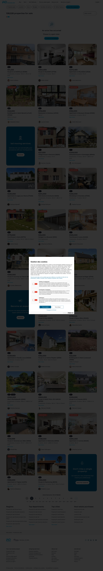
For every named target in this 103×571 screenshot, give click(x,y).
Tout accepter (45, 307)
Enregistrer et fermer (51, 310)
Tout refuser (58, 307)
